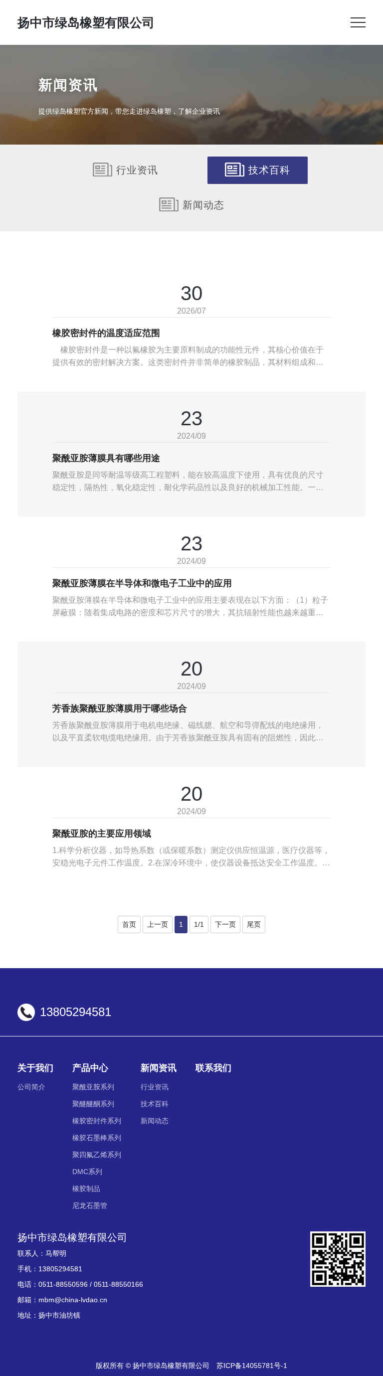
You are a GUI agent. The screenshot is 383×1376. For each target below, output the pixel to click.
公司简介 (31, 1087)
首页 (129, 924)
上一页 (157, 924)
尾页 (254, 924)
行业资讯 (137, 170)
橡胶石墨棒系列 (96, 1138)
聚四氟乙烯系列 (96, 1155)
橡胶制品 (86, 1189)
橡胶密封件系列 (96, 1121)
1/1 (199, 924)
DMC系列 (87, 1172)
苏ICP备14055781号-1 (251, 1366)
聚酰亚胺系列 (93, 1087)
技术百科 (269, 170)
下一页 (225, 924)
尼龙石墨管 (89, 1205)
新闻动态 (203, 204)
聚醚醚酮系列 (93, 1104)
